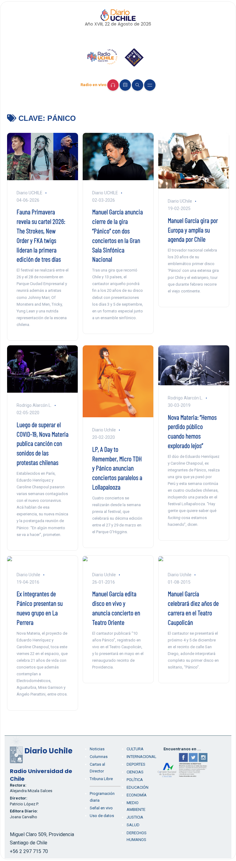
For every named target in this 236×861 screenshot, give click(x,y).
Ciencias (135, 772)
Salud (133, 825)
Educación (137, 787)
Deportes (136, 764)
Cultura (135, 749)
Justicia (135, 817)
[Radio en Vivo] (113, 85)
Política (135, 779)
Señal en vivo (101, 808)
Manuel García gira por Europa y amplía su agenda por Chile (193, 229)
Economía (137, 795)
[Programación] (125, 85)
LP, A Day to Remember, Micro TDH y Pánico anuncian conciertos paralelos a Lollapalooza (117, 468)
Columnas (99, 756)
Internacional (141, 756)
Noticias (97, 749)
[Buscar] (137, 85)
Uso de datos (102, 815)
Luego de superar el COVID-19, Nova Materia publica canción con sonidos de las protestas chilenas (43, 443)
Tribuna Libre (101, 778)
